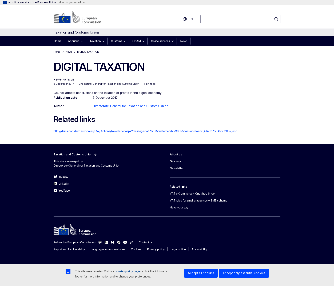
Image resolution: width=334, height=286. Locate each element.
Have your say (179, 207)
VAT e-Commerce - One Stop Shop (192, 193)
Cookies (136, 249)
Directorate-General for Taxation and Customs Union (130, 106)
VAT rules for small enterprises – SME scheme (198, 200)
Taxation (95, 41)
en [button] (190, 19)
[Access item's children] (83, 41)
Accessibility (199, 249)
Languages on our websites (108, 249)
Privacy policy (156, 249)
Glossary (175, 161)
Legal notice (178, 249)
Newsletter (176, 168)
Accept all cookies (201, 273)
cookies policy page (127, 271)
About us (73, 41)
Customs (116, 41)
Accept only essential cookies (243, 273)
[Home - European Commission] (82, 17)
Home (57, 41)
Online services (160, 41)
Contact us (146, 242)
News (184, 41)
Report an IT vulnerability (69, 249)
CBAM (136, 41)
